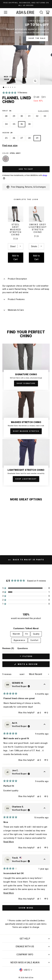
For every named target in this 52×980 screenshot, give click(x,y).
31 (29, 116)
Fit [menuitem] (26, 634)
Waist (25, 111)
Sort (22, 674)
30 (22, 116)
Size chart (43, 111)
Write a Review (33, 665)
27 (22, 138)
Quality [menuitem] (36, 634)
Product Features (16, 299)
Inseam (7, 133)
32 (37, 116)
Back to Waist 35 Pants (28, 560)
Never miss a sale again (24, 962)
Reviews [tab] (8, 649)
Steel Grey (5, 159)
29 (14, 116)
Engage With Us (25, 946)
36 (22, 124)
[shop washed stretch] (26, 415)
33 (45, 116)
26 (14, 138)
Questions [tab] (22, 649)
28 (6, 116)
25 (6, 138)
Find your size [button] (9, 145)
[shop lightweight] (26, 463)
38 (29, 124)
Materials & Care (16, 310)
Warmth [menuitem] (16, 634)
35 (14, 124)
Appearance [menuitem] (19, 640)
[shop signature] (26, 367)
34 (6, 124)
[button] (14, 92)
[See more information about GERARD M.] (44, 684)
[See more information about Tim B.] (44, 859)
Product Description (17, 279)
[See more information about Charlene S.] (44, 808)
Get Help (25, 938)
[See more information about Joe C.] (44, 772)
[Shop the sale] (26, 30)
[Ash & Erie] (25, 12)
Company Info (25, 954)
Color (11, 153)
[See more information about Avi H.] (44, 724)
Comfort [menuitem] (34, 640)
